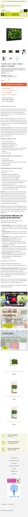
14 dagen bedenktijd (13, 441)
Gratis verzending (12, 435)
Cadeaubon (14, 473)
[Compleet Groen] (14, 6)
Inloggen (3, 10)
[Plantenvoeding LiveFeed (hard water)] (14, 394)
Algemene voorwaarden (14, 465)
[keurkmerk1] (14, 483)
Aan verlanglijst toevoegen (8, 99)
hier (24, 280)
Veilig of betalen (9, 94)
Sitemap (14, 468)
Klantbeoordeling (7, 88)
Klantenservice (14, 457)
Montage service (14, 471)
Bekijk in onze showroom (7, 98)
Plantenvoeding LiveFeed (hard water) (14, 396)
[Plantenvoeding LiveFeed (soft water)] (14, 419)
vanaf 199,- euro (9, 90)
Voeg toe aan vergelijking (7, 101)
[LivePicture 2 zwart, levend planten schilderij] (4, 53)
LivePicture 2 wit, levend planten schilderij (13, 371)
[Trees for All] (14, 498)
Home (2, 18)
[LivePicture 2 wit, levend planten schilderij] (14, 369)
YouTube (12, 504)
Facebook (5, 504)
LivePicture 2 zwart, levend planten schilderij (14, 18)
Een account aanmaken (6, 11)
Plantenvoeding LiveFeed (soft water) (14, 421)
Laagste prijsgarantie (13, 448)
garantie (7, 92)
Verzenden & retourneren (14, 460)
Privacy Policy (14, 463)
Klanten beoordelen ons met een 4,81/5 (16, 1)
